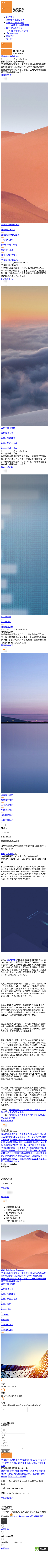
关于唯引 (10, 39)
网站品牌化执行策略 (10, 1471)
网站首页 (10, 17)
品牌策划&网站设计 (15, 22)
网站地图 (39, 1516)
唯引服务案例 (12, 33)
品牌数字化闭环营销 (17, 1476)
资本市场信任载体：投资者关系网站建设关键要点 (23, 1134)
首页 (3, 854)
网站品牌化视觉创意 (23, 1474)
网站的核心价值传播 (29, 1471)
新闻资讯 (10, 36)
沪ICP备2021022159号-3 (24, 1516)
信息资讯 (10, 854)
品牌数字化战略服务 (15, 20)
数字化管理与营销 (14, 28)
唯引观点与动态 (30, 1463)
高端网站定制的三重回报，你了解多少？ (22, 1145)
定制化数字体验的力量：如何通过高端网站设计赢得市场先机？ (24, 1150)
